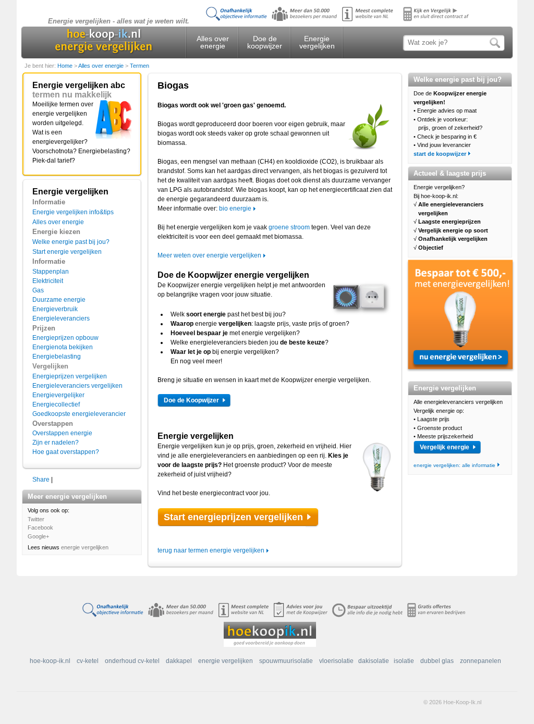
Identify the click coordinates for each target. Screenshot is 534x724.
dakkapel (179, 661)
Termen (139, 66)
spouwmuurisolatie (286, 661)
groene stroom (289, 227)
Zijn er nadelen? (55, 442)
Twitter (36, 519)
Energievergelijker (58, 395)
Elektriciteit (47, 281)
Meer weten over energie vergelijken (209, 255)
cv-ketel (88, 661)
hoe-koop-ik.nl (50, 661)
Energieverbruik (55, 309)
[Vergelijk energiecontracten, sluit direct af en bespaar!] (339, 21)
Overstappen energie (62, 433)
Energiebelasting (56, 356)
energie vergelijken (84, 547)
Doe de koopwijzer (264, 42)
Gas (38, 290)
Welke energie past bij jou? (71, 242)
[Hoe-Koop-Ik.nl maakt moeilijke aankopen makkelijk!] (270, 633)
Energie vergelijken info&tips (73, 212)
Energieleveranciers (61, 318)
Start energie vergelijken (67, 251)
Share (41, 479)
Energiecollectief (56, 404)
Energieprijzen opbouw (65, 337)
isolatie (404, 661)
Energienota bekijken (62, 347)
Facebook (40, 527)
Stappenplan (50, 271)
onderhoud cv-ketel (132, 661)
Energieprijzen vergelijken (69, 376)
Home (65, 66)
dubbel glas (437, 661)
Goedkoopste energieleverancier (79, 414)
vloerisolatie (336, 661)
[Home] (103, 41)
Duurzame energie (59, 299)
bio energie (235, 208)
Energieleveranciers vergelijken (77, 385)
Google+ (38, 536)
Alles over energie (213, 42)
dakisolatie (373, 661)
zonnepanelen (480, 661)
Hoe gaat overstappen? (65, 452)
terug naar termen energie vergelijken (210, 550)
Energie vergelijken (317, 42)
